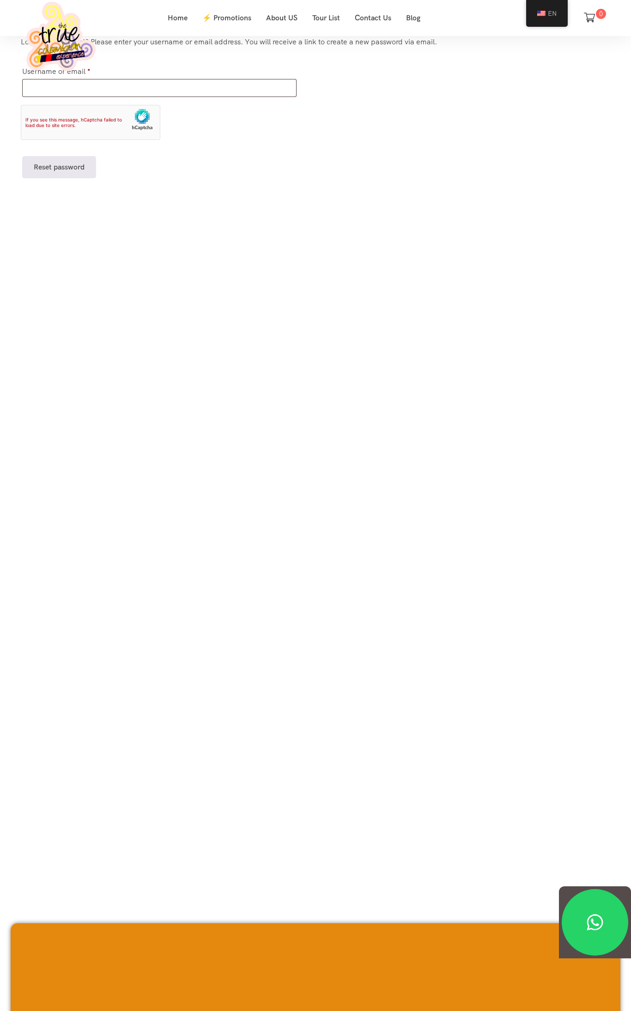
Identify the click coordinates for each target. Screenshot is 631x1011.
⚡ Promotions (226, 18)
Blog (413, 18)
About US (281, 18)
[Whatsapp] (595, 922)
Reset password (59, 167)
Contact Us (373, 18)
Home (178, 18)
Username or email (56, 71)
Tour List (326, 18)
